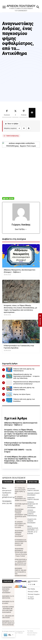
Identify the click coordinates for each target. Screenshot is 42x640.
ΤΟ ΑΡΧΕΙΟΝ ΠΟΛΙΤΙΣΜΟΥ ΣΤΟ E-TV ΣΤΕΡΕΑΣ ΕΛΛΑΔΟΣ (20, 524)
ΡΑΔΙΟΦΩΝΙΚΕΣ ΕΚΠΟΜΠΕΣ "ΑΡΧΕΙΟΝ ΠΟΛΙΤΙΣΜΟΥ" (7, 589)
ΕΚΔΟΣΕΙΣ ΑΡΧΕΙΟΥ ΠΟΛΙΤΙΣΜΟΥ (33, 494)
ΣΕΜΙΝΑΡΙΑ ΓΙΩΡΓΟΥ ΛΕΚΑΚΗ (33, 498)
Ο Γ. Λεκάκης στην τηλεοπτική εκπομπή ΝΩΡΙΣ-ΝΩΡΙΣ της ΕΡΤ (20, 490)
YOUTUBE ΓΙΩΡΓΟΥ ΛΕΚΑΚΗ (21, 505)
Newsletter (40, 320)
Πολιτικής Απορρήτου (34, 594)
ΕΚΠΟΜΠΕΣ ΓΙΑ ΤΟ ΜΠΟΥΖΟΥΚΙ (8, 597)
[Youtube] (34, 585)
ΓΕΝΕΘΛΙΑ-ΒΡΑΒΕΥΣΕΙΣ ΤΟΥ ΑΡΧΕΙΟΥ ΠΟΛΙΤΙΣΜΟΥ (32, 504)
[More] (32, 113)
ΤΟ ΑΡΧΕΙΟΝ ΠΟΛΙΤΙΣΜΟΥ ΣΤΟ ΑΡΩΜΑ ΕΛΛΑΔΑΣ (20, 498)
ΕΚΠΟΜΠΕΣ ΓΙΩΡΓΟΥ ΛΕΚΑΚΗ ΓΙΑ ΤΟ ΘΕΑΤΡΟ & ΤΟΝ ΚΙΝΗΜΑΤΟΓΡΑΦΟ (20, 571)
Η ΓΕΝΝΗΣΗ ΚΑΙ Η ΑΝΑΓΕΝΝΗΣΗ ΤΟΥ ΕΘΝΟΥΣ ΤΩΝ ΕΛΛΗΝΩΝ (21, 542)
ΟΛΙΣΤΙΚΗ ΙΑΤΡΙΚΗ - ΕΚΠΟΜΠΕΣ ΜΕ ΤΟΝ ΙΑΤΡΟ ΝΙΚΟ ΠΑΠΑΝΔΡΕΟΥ (8, 609)
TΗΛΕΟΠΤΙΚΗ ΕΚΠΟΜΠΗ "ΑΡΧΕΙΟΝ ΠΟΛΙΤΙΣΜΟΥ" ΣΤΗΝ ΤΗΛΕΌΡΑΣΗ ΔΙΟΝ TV (21, 513)
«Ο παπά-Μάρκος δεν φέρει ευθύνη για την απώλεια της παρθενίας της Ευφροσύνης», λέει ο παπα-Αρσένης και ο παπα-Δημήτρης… (21, 460)
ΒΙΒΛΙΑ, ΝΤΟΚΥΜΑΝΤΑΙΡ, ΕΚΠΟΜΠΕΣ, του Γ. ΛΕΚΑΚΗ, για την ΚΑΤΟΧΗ (33, 529)
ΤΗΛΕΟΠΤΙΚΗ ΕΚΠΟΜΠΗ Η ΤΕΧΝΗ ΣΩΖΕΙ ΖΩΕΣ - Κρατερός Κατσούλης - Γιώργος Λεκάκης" (21, 552)
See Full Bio (20, 229)
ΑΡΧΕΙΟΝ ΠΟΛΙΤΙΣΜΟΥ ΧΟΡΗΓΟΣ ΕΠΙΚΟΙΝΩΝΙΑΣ (32, 512)
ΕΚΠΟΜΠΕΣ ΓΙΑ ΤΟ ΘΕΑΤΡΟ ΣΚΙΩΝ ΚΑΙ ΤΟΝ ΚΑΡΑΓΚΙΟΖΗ (8, 623)
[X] (32, 585)
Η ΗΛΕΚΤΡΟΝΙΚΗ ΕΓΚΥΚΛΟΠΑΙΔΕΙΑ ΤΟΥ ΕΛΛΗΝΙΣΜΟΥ (21, 10)
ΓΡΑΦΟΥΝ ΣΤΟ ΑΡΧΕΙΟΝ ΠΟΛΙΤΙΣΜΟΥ (31, 521)
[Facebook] (29, 585)
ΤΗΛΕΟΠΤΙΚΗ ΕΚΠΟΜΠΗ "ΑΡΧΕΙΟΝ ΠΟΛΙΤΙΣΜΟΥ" (19, 533)
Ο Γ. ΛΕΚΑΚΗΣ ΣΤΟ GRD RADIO (8, 616)
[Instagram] (31, 585)
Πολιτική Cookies (33, 591)
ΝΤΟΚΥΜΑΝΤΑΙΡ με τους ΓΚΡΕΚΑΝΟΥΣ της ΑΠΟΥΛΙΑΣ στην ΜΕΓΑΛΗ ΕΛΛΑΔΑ (21, 562)
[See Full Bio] (26, 229)
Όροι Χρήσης (31, 589)
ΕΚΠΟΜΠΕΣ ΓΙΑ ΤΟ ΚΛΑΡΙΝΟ (8, 602)
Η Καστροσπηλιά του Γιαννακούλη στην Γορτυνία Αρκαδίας (20, 444)
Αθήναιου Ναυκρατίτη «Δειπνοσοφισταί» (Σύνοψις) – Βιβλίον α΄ (21, 424)
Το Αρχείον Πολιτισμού (31, 597)
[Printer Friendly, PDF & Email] (8, 199)
